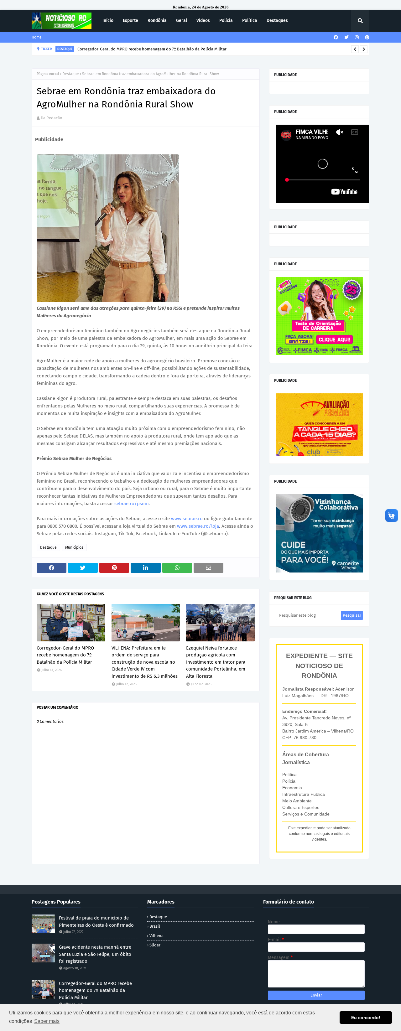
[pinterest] (366, 37)
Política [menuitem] (249, 20)
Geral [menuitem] (181, 20)
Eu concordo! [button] (365, 1017)
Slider (154, 945)
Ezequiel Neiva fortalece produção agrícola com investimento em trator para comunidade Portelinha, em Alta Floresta (215, 662)
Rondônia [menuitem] (157, 20)
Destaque (70, 74)
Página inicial (48, 74)
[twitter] (346, 37)
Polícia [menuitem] (226, 20)
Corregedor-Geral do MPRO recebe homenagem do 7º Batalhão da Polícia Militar (65, 655)
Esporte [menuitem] (130, 20)
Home (37, 37)
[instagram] (356, 37)
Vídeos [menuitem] (203, 20)
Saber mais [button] (47, 1021)
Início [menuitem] (107, 20)
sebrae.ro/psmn (131, 503)
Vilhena (156, 935)
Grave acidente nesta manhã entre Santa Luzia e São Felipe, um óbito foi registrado (95, 954)
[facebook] (336, 37)
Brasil (154, 926)
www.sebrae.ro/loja (198, 526)
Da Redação (51, 118)
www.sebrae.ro (187, 518)
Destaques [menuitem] (277, 20)
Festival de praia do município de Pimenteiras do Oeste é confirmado (96, 921)
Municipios (74, 547)
